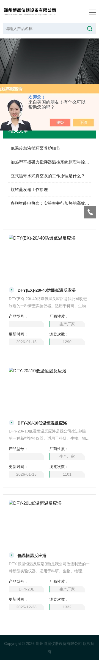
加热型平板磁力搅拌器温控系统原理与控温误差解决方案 (51, 162)
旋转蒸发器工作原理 (29, 189)
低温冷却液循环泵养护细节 (35, 148)
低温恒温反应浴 (32, 555)
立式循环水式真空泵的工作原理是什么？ (48, 175)
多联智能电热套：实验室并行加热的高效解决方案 (51, 203)
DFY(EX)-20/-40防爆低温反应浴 (47, 290)
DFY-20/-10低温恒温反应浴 (42, 423)
